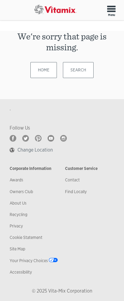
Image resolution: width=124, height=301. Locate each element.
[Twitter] (25, 138)
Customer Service (81, 168)
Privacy (16, 226)
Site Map (17, 249)
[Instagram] (63, 138)
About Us (18, 203)
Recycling (18, 214)
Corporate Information (30, 168)
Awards (16, 180)
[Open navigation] (111, 8)
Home (43, 70)
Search (78, 70)
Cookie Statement (26, 237)
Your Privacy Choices (29, 260)
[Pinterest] (38, 138)
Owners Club (21, 191)
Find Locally (76, 191)
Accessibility (21, 272)
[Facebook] (13, 138)
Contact (72, 180)
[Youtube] (51, 138)
